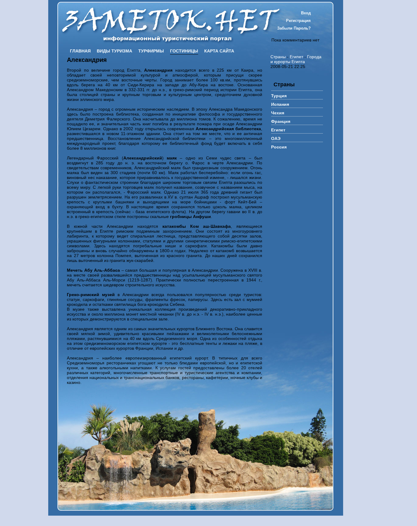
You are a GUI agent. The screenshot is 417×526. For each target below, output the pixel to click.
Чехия (277, 112)
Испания (280, 104)
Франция (280, 121)
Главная (80, 50)
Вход (306, 13)
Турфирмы (151, 50)
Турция (279, 95)
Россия (279, 147)
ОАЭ (276, 138)
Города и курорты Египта (295, 59)
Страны (278, 56)
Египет (296, 56)
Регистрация (298, 20)
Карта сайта (219, 50)
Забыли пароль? (294, 28)
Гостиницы (184, 50)
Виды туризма (114, 50)
